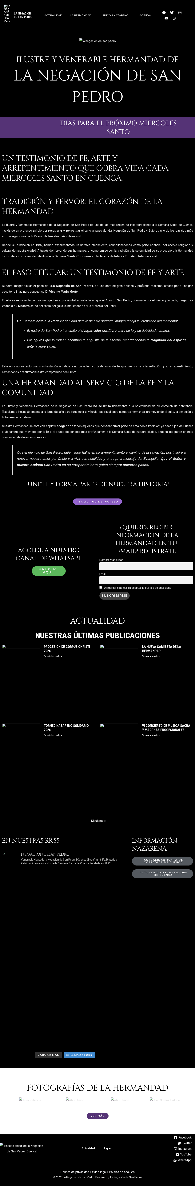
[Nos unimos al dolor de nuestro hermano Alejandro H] (98, 896)
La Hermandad (80, 15)
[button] (11, 1100)
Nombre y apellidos (111, 560)
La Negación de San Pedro (23, 15)
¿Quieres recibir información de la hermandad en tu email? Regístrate (146, 539)
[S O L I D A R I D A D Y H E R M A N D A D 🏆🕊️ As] (98, 991)
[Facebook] (164, 12)
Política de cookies (122, 1172)
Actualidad (53, 15)
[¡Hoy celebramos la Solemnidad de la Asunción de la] (31, 905)
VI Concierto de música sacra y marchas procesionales (166, 728)
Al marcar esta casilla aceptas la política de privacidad (137, 587)
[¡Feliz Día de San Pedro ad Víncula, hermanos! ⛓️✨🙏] (31, 997)
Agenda (145, 15)
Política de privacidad (74, 1172)
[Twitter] (172, 12)
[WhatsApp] (174, 18)
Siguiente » (98, 821)
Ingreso (108, 1148)
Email (102, 574)
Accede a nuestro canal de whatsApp (49, 554)
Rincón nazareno (115, 15)
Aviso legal (99, 1172)
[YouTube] (166, 18)
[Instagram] (180, 12)
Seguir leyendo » (53, 656)
